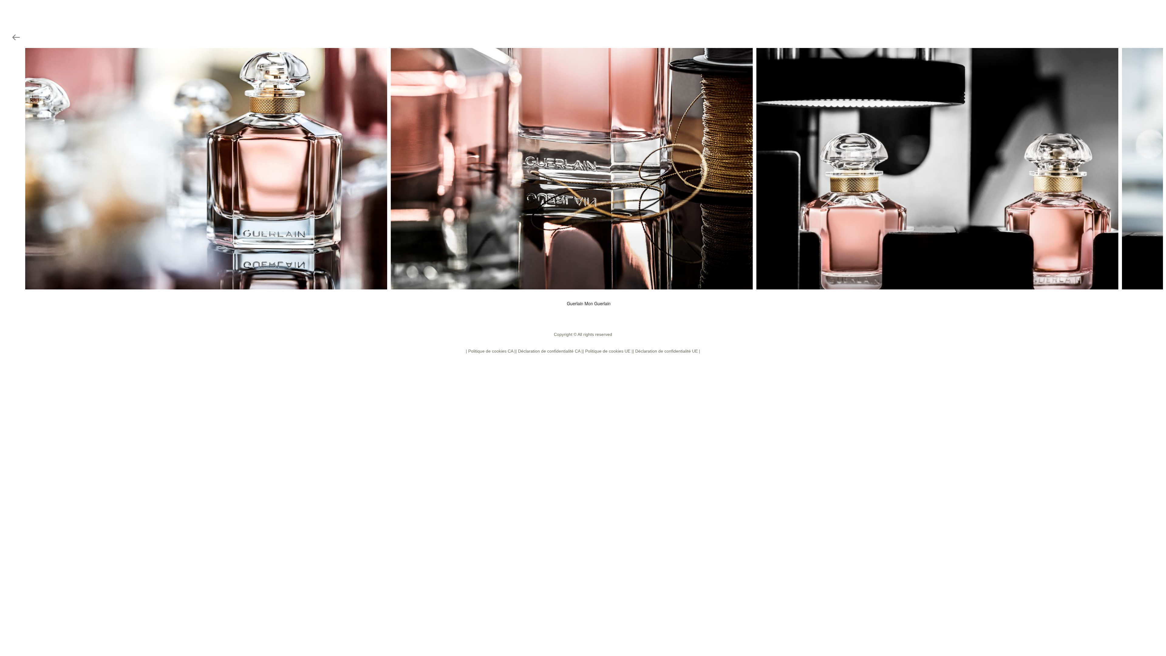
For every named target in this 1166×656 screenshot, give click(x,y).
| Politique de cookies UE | (608, 351)
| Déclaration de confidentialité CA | (549, 351)
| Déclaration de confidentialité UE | (666, 351)
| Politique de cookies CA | (491, 351)
